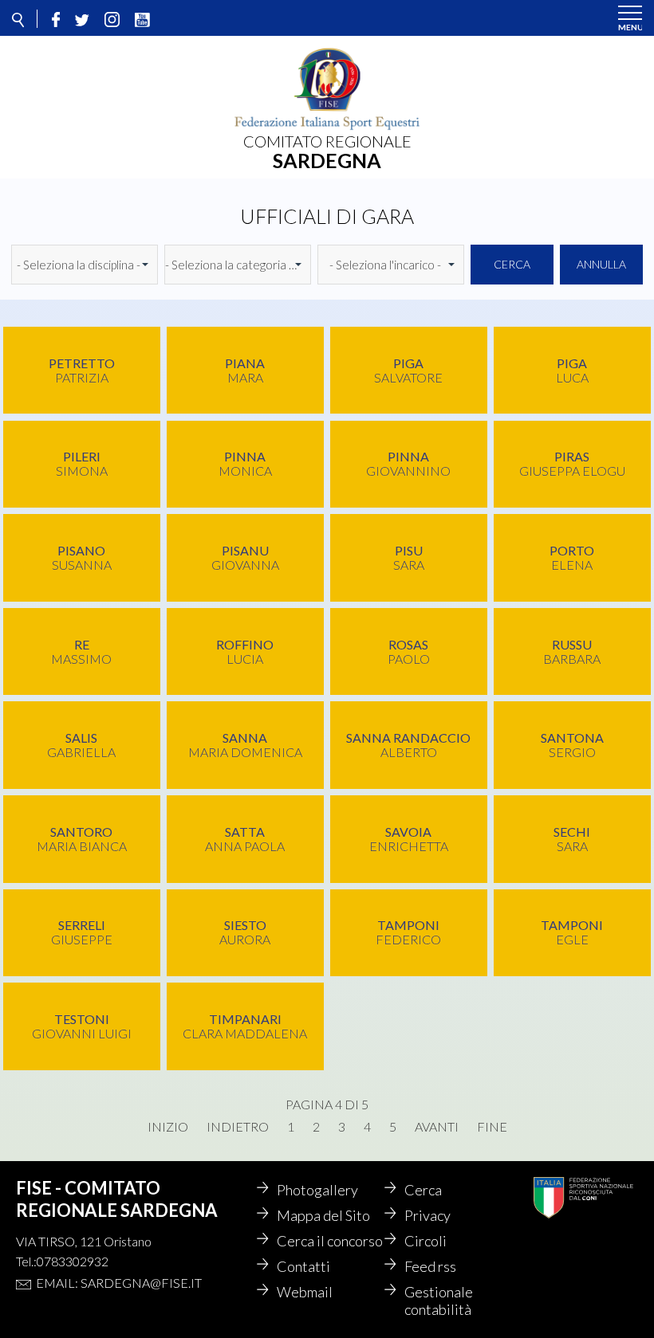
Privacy (427, 1215)
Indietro (238, 1127)
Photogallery (317, 1190)
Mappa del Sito (323, 1215)
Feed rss (430, 1266)
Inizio (168, 1127)
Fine (492, 1127)
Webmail (305, 1292)
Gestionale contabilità (438, 1300)
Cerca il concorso (330, 1241)
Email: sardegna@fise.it (119, 1282)
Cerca (512, 264)
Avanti (437, 1127)
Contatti (303, 1266)
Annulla (601, 264)
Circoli (425, 1241)
